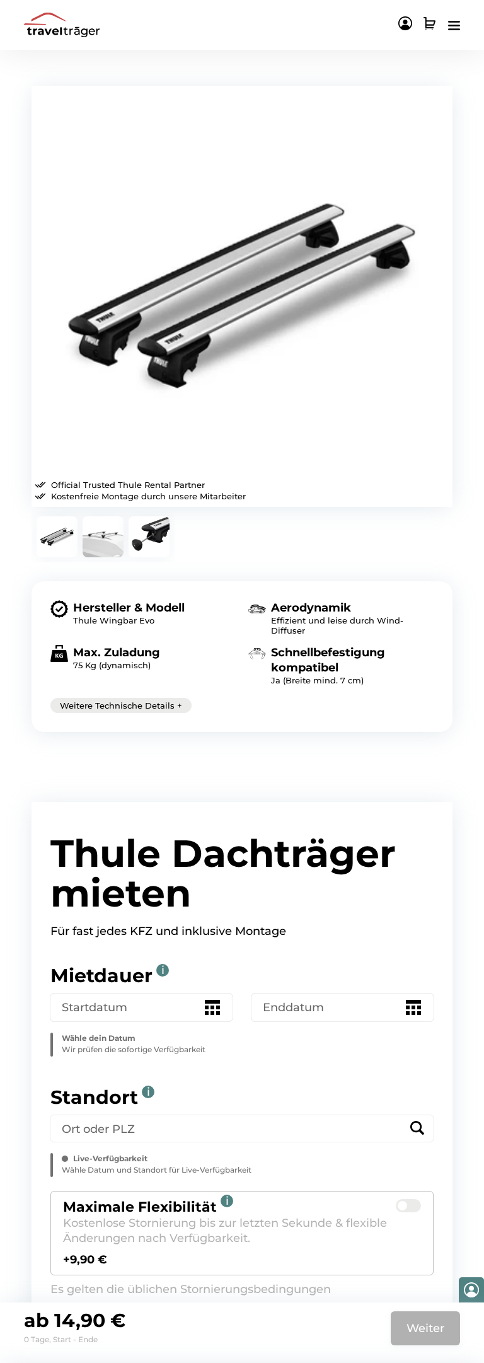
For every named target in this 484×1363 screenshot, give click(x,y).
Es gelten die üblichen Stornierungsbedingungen (190, 1289)
